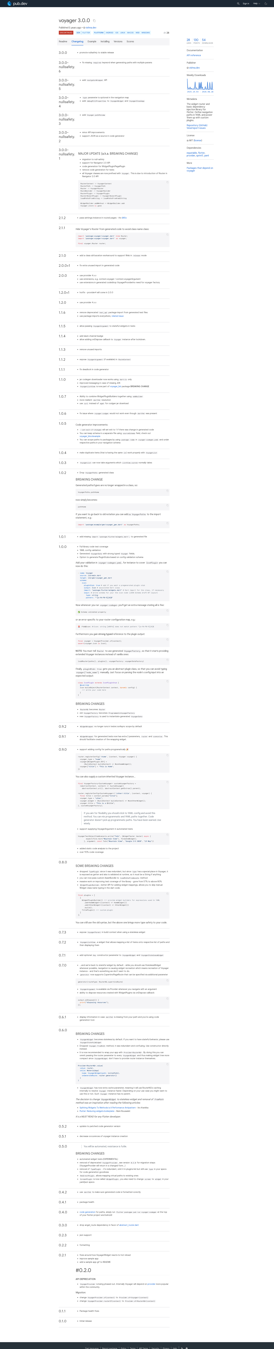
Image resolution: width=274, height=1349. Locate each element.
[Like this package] (164, 32)
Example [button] (92, 41)
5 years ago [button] (75, 27)
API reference (194, 55)
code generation (87, 1212)
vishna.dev (91, 27)
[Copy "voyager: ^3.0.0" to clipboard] (94, 20)
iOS (116, 33)
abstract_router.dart (129, 1225)
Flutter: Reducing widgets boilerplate (97, 1111)
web (137, 33)
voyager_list (115, 386)
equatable (192, 153)
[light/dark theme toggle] (266, 3)
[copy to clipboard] (167, 182)
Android (109, 33)
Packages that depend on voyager (200, 169)
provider (151, 1284)
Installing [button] (105, 41)
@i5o (124, 217)
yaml (206, 155)
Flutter (86, 33)
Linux (122, 33)
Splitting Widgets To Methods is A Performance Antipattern (108, 1107)
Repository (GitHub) (197, 125)
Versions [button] (118, 41)
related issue (118, 316)
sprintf (199, 155)
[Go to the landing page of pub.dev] (17, 3)
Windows (146, 33)
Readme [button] (63, 41)
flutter (201, 153)
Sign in (246, 3)
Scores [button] (130, 41)
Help (255, 3)
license (197, 140)
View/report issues (196, 128)
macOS (130, 33)
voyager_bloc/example (90, 436)
